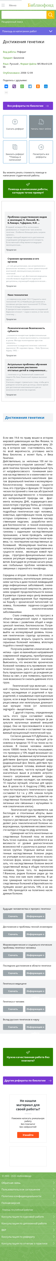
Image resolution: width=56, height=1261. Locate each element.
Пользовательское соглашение (20, 1189)
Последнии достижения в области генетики (27, 965)
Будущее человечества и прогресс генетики (27, 908)
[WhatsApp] (22, 86)
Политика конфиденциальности (21, 1196)
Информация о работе (35, 917)
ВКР (3, 1230)
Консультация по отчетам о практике (24, 1243)
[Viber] (14, 86)
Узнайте (28, 1135)
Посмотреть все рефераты (41, 155)
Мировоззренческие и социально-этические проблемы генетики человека (27, 946)
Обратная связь (11, 1183)
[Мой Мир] (46, 86)
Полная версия (10, 1203)
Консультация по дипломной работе (24, 1223)
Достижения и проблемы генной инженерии (27, 926)
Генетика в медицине (14, 983)
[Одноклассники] (38, 86)
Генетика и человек (13, 1001)
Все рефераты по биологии (25, 105)
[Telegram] (30, 86)
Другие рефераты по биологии (25, 1080)
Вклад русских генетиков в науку (21, 1019)
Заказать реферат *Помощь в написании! (15, 157)
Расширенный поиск (12, 21)
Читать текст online (41, 128)
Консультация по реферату (18, 1236)
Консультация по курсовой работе (22, 1216)
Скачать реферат (15, 128)
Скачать (13, 916)
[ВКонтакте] (6, 86)
